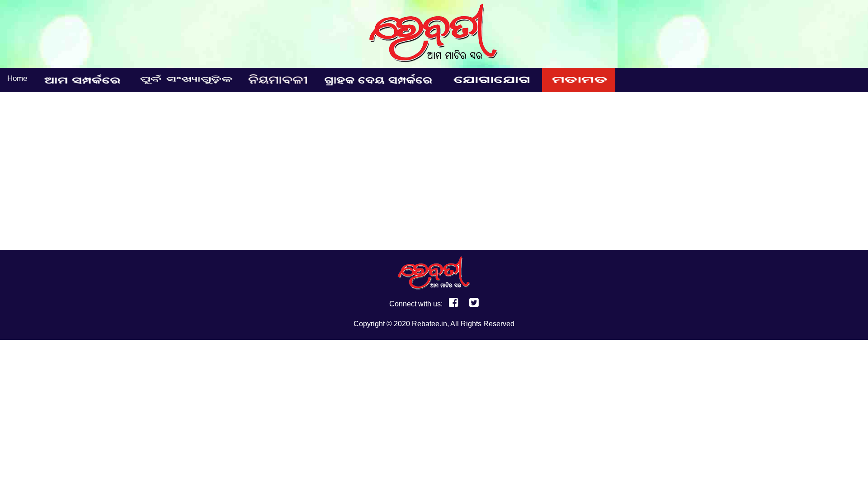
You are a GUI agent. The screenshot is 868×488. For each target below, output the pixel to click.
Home (17, 78)
